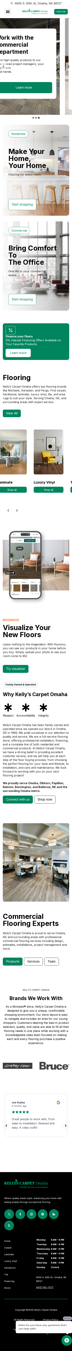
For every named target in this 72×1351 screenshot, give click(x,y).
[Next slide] (68, 66)
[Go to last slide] (3, 66)
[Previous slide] (8, 510)
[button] (18, 800)
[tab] (33, 118)
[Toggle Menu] (7, 11)
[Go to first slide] (17, 510)
